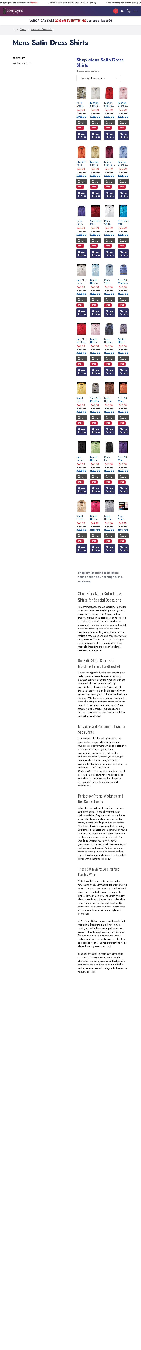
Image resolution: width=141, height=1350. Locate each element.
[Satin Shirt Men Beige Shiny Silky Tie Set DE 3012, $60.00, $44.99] (81, 270)
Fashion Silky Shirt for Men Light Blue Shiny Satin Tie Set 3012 (123, 163)
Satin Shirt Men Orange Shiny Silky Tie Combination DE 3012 (123, 399)
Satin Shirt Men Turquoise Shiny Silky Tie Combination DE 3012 (123, 222)
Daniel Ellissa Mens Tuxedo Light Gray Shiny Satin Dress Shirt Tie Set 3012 (109, 518)
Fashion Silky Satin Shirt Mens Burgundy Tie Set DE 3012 (109, 163)
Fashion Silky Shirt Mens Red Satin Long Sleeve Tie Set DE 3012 (109, 104)
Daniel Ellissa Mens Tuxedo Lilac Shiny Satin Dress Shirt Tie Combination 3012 (123, 340)
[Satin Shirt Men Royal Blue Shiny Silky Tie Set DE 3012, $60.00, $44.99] (123, 270)
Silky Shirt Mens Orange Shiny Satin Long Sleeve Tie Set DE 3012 (81, 163)
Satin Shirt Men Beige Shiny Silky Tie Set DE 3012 (81, 281)
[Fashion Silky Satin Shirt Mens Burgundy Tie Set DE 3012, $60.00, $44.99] (109, 152)
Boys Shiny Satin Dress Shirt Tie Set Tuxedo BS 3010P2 (122, 518)
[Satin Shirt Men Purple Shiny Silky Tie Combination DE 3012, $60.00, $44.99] (123, 447)
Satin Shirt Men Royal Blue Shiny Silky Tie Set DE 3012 (123, 281)
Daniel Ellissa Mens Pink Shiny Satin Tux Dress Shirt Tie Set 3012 (95, 340)
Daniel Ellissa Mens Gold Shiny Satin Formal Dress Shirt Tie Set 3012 (80, 399)
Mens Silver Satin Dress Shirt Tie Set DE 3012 (108, 281)
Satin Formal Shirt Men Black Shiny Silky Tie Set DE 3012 (81, 458)
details (31, 2)
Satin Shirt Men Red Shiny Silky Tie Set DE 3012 (81, 340)
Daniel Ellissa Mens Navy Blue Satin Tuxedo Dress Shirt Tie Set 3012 (109, 340)
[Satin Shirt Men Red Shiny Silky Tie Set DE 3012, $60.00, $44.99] (81, 329)
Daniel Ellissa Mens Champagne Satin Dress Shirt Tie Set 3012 (81, 518)
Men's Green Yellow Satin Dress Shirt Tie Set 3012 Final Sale (81, 104)
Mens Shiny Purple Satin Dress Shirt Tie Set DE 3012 (80, 222)
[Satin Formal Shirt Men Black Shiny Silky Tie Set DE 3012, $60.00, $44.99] (81, 447)
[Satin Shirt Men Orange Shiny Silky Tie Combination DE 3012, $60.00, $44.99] (123, 388)
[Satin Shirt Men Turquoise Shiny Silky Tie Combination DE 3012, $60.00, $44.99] (123, 211)
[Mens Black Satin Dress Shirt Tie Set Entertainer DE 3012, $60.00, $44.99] (109, 447)
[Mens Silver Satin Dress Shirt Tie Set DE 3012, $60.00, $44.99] (109, 270)
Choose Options (82, 136)
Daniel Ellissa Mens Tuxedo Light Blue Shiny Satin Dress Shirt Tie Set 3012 (95, 281)
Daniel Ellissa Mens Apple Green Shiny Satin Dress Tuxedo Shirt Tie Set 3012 (94, 458)
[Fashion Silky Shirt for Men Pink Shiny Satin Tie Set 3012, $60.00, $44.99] (123, 93)
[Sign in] (122, 11)
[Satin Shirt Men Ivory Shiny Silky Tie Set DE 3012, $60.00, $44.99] (95, 388)
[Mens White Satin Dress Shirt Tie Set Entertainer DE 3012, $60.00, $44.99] (109, 211)
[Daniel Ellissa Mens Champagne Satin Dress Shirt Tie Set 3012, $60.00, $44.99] (81, 506)
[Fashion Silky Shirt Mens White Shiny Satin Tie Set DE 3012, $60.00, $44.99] (95, 93)
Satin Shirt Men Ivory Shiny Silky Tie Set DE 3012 (95, 399)
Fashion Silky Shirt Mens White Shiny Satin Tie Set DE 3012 (95, 104)
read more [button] (84, 581)
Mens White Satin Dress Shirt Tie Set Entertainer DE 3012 (109, 222)
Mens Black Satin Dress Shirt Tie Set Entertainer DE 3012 (109, 458)
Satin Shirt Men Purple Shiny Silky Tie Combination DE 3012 (123, 458)
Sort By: (86, 78)
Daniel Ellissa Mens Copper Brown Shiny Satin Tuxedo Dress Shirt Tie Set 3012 (108, 399)
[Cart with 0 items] (128, 11)
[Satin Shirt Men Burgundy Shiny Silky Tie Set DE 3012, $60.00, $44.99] (95, 211)
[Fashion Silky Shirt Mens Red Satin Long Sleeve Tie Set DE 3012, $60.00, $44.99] (109, 93)
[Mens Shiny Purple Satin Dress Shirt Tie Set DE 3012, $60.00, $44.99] (81, 211)
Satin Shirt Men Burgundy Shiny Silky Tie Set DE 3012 (95, 222)
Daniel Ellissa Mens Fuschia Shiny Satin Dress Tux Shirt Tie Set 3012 (95, 518)
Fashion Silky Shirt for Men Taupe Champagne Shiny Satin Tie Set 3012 (95, 163)
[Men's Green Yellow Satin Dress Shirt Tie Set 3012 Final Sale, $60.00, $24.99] (81, 93)
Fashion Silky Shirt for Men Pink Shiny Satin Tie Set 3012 (123, 104)
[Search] (115, 11)
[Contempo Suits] (13, 11)
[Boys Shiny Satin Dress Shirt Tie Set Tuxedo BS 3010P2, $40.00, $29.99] (123, 506)
